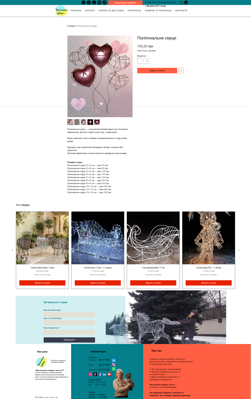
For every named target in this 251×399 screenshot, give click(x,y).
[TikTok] (104, 2)
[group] (125, 250)
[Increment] (147, 61)
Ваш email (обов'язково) (52, 318)
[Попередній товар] (12, 250)
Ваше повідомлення (51, 328)
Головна (71, 26)
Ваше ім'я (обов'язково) (52, 310)
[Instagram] (83, 2)
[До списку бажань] (181, 70)
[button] (184, 2)
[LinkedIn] (94, 2)
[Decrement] (139, 61)
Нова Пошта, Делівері (146, 50)
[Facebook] (89, 2)
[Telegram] (114, 360)
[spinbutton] (143, 61)
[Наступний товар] (238, 250)
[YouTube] (99, 2)
